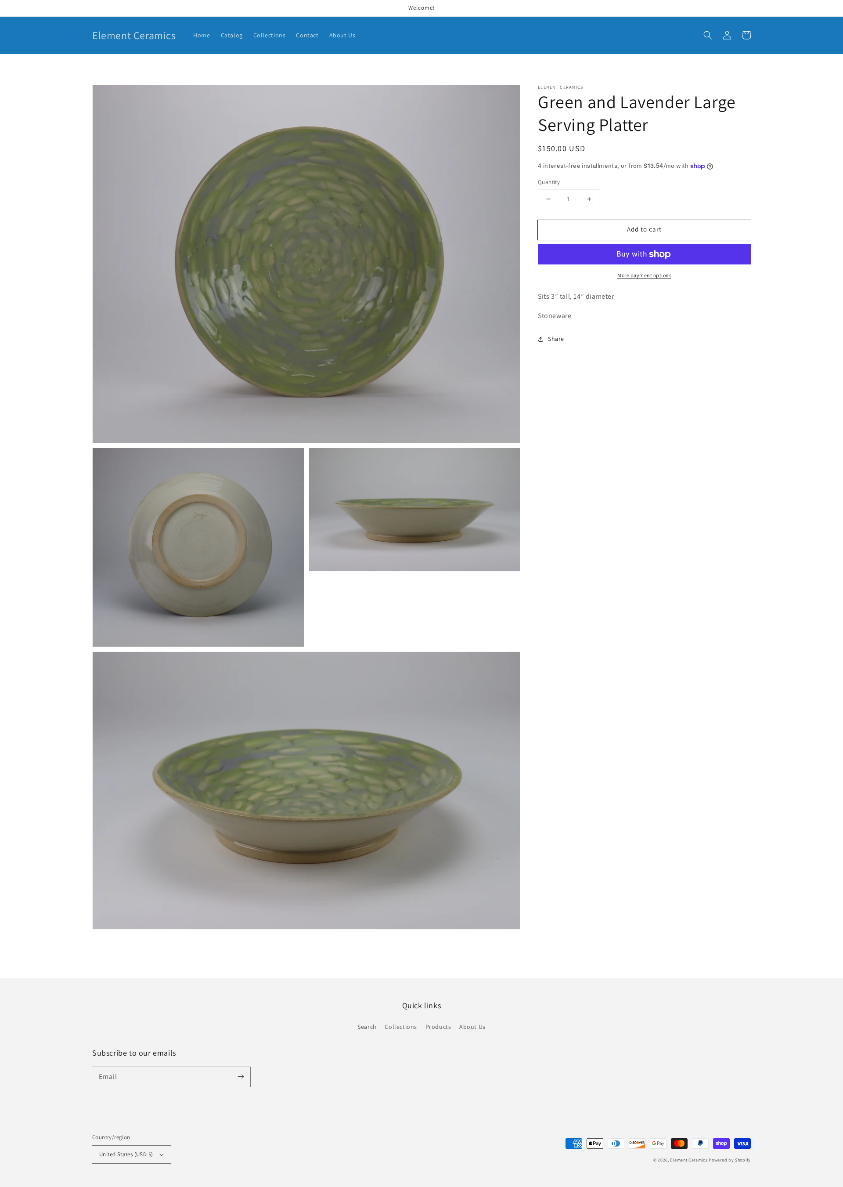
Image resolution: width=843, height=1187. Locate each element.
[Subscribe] (240, 1076)
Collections (401, 1027)
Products (438, 1027)
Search (367, 1027)
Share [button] (556, 339)
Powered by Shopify (730, 1160)
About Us (472, 1027)
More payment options (644, 275)
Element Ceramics (688, 1160)
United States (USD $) (126, 1154)
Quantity (549, 182)
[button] (707, 35)
